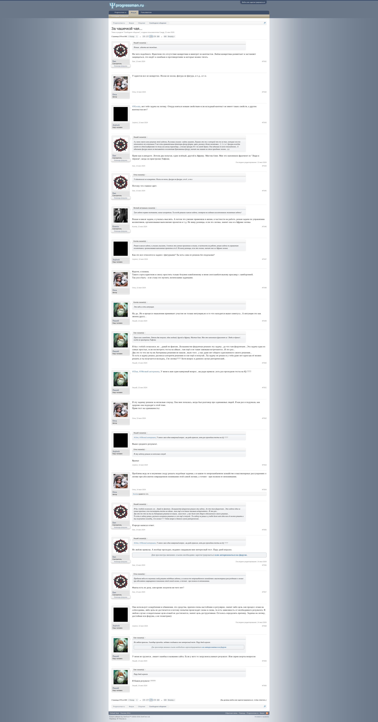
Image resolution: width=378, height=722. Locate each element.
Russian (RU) (125, 713)
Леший (116, 321)
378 (151, 36)
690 (165, 36)
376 (144, 36)
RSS (267, 713)
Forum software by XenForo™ (129, 717)
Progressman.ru (120, 12)
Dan (114, 61)
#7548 (264, 288)
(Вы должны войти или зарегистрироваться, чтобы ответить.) (243, 700)
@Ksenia (136, 106)
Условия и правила (262, 717)
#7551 (264, 387)
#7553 (264, 465)
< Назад (131, 36)
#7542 (264, 92)
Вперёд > (171, 36)
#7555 (264, 530)
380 (158, 36)
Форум (133, 12)
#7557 (264, 592)
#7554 (264, 489)
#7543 (264, 122)
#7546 (264, 226)
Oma (115, 94)
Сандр (161, 32)
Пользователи (146, 12)
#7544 (264, 166)
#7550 (264, 363)
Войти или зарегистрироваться (253, 2)
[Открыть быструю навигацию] (265, 23)
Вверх (262, 713)
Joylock (116, 125)
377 (147, 36)
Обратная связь (231, 713)
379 (154, 36)
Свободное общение (132, 32)
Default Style (114, 713)
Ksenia (116, 226)
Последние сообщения (119, 16)
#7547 (264, 259)
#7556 (264, 565)
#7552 (264, 418)
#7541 (264, 61)
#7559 (264, 661)
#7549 (264, 321)
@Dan (135, 371)
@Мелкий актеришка (149, 371)
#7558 (264, 626)
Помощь (242, 713)
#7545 (264, 191)
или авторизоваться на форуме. (231, 554)
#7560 (264, 685)
